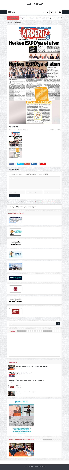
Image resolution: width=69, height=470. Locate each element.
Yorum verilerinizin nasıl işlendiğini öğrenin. (46, 201)
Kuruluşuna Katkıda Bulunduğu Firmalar (27, 392)
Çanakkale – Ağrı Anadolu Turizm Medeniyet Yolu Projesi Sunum (27, 18)
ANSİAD (49, 18)
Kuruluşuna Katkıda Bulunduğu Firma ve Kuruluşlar (22, 207)
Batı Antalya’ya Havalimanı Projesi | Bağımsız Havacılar (31, 366)
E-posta (58, 129)
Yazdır (52, 129)
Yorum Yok (25, 129)
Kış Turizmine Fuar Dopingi (24, 373)
